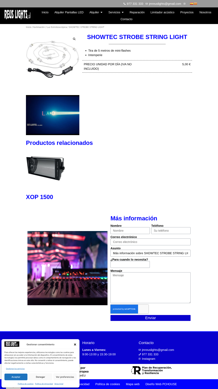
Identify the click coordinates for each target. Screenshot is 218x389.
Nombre (116, 225)
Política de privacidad (44, 384)
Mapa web (133, 384)
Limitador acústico (162, 12)
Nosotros (205, 12)
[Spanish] (192, 3)
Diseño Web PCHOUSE (161, 384)
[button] (75, 344)
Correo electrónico (123, 237)
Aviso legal (58, 384)
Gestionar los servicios (15, 368)
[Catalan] (196, 3)
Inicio (45, 12)
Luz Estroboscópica (57, 27)
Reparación (137, 12)
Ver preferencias (65, 377)
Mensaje (116, 270)
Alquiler (94, 12)
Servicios (114, 12)
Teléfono (157, 225)
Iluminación (39, 27)
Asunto (115, 248)
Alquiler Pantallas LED (68, 12)
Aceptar (16, 377)
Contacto (126, 19)
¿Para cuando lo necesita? (129, 259)
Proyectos (187, 12)
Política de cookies (26, 384)
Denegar (40, 377)
